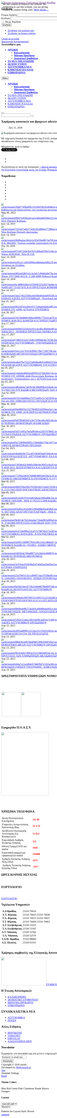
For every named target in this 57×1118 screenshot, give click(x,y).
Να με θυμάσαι (13, 21)
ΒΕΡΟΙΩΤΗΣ (15, 1032)
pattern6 (5, 1114)
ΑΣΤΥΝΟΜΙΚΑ (16, 1017)
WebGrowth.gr (23, 1067)
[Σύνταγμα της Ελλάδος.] (29, 262)
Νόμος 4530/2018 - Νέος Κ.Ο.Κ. (18, 254)
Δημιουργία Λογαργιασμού (15, 41)
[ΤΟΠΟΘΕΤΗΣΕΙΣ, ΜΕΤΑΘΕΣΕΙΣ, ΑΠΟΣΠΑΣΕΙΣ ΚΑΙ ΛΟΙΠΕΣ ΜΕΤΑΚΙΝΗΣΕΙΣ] (29, 608)
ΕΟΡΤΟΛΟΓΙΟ (9, 898)
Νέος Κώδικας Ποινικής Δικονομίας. (19, 232)
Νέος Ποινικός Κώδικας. (13, 221)
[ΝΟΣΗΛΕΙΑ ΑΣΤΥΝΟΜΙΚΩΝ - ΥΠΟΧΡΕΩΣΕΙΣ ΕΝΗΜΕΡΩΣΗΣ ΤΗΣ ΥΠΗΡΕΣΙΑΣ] (29, 340)
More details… (41, 9)
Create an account (10, 38)
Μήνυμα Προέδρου (24, 89)
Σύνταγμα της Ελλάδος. (13, 265)
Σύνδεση (6, 25)
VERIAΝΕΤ (14, 1035)
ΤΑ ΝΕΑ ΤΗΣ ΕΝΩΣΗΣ (20, 95)
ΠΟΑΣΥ (12, 1020)
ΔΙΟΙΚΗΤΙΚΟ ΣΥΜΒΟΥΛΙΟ (23, 999)
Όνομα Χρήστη (9, 15)
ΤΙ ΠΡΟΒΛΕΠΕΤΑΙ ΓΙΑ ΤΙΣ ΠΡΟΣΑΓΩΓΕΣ (24, 633)
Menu (5, 78)
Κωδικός (5, 18)
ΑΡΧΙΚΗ (13, 83)
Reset (4, 1076)
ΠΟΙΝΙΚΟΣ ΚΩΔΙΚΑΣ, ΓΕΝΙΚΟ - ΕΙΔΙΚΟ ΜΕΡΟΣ (28, 545)
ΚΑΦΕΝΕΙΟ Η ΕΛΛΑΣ (20, 103)
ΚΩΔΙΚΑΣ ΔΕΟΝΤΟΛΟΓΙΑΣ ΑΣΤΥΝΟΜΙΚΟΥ (26, 589)
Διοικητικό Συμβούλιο (26, 92)
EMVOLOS (14, 1038)
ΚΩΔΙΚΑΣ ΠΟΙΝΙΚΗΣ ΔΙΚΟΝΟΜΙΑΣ (21, 556)
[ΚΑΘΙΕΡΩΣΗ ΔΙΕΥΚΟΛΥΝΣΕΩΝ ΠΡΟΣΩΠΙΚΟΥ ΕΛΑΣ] (28, 351)
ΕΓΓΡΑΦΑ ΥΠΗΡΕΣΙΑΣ (14, 567)
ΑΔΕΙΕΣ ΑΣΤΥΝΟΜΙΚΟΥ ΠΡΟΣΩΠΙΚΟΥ (24, 622)
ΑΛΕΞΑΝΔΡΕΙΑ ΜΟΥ (20, 1041)
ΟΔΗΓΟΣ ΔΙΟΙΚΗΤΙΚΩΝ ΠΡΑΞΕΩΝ (21, 445)
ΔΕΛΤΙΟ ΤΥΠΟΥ (17, 98)
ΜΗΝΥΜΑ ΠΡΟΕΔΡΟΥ (21, 1002)
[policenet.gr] (11, 715)
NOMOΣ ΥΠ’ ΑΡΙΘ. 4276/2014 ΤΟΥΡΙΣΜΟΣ (25, 309)
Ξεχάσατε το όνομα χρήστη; (22, 33)
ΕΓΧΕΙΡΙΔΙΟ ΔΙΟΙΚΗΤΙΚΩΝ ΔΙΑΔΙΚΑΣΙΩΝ (25, 423)
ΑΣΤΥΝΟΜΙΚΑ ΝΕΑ (19, 101)
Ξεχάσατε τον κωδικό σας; (21, 30)
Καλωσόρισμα (22, 86)
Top (3, 1070)
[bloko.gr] (31, 715)
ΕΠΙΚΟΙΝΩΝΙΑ (16, 106)
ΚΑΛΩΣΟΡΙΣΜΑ (17, 996)
